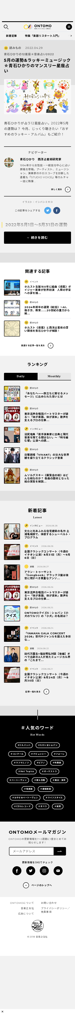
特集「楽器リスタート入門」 (43, 35)
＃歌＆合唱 (39, 780)
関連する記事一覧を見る (33, 345)
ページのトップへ (41, 885)
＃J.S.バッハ (24, 745)
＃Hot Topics (26, 771)
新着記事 (11, 35)
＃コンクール (17, 754)
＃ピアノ (41, 762)
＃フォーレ (59, 754)
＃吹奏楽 (57, 762)
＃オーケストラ (49, 771)
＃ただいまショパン (48, 745)
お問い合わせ (49, 902)
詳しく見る (56, 189)
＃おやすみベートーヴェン (25, 797)
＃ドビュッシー (38, 754)
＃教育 (57, 806)
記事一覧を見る (32, 691)
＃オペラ (42, 806)
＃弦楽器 (28, 789)
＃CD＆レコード (22, 806)
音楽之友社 (27, 908)
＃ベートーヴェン (18, 780)
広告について (26, 913)
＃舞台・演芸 (59, 780)
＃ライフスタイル (54, 797)
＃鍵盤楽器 (45, 789)
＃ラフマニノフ (21, 762)
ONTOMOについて (22, 902)
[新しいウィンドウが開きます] (16, 870)
